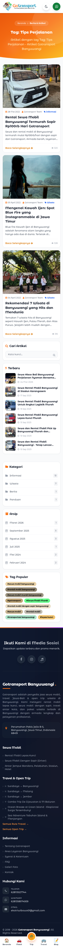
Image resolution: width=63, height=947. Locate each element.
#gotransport (14, 600)
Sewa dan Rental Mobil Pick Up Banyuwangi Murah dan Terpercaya (37, 431)
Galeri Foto (11, 867)
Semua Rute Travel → (16, 823)
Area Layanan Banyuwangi (21, 851)
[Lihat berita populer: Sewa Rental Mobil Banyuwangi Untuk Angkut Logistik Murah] (10, 405)
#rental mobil (33, 611)
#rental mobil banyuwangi (21, 589)
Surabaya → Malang (20, 791)
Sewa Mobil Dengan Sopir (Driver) (25, 760)
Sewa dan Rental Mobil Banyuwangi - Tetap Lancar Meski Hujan (35, 445)
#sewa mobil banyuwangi (20, 584)
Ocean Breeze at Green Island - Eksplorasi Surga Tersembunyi (33, 809)
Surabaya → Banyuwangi (23, 786)
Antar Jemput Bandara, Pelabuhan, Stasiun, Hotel (31, 767)
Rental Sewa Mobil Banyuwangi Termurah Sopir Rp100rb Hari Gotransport (30, 121)
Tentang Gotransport (17, 846)
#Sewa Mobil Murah (37, 600)
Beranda (21, 23)
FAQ (7, 861)
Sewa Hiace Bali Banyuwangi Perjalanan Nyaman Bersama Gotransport (36, 377)
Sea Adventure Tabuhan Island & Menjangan (27, 817)
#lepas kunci (46, 617)
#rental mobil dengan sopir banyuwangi (28, 606)
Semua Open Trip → (15, 829)
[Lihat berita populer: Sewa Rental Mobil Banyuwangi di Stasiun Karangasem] (10, 391)
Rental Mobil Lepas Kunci (20, 755)
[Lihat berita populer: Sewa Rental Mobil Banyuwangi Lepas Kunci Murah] (10, 418)
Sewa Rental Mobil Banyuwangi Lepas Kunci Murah (38, 416)
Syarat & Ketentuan (17, 856)
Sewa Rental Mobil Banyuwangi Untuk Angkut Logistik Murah (38, 403)
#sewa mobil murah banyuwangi (24, 595)
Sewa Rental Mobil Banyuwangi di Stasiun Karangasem (38, 389)
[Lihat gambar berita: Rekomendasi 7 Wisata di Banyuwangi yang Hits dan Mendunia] (31, 272)
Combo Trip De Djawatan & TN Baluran (31, 801)
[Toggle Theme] (46, 6)
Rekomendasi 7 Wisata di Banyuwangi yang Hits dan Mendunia (29, 307)
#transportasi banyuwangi (21, 617)
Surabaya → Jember (20, 796)
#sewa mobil (14, 611)
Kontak (9, 872)
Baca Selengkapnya (17, 148)
